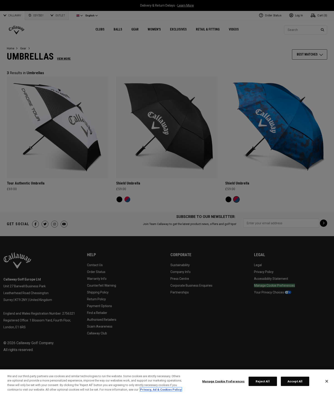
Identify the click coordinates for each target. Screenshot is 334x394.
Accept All (294, 381)
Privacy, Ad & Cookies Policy (161, 389)
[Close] (327, 381)
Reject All (262, 381)
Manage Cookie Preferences (223, 381)
